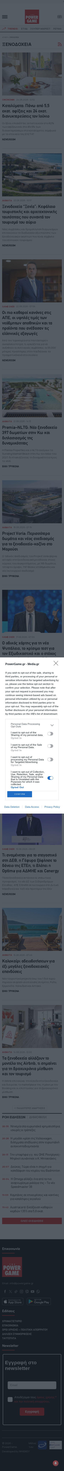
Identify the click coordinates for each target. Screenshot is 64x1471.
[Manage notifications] (55, 1463)
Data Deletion (12, 806)
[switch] (50, 734)
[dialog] (32, 735)
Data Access (32, 806)
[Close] (57, 664)
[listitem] (32, 725)
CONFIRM (19, 794)
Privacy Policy (52, 806)
